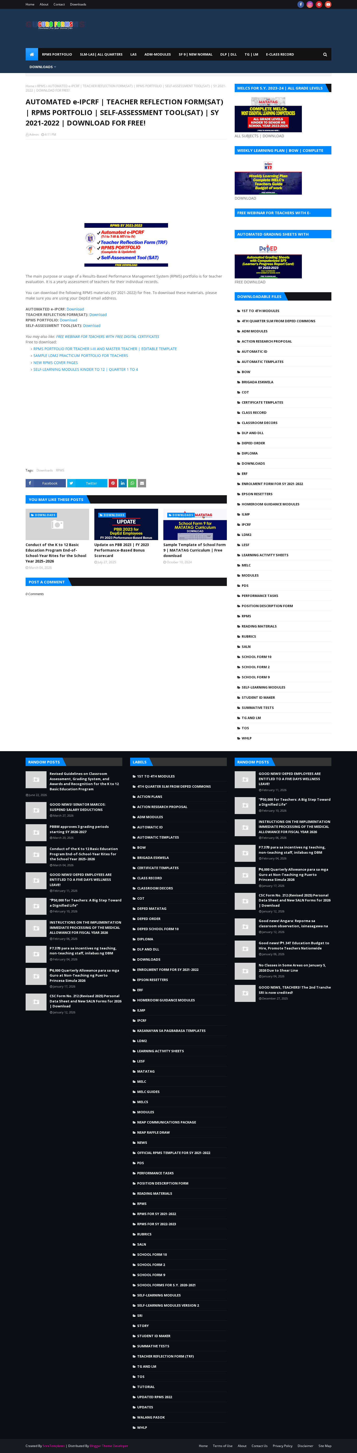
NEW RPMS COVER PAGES (55, 362)
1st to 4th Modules (260, 310)
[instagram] (310, 4)
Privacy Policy (282, 1446)
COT (245, 392)
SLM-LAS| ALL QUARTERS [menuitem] (101, 54)
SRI (139, 1315)
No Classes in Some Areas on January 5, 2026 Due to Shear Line (292, 968)
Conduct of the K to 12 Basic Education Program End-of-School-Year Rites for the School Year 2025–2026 (56, 553)
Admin (34, 134)
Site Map (325, 1446)
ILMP (246, 514)
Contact (59, 4)
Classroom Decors (260, 422)
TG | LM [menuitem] (251, 54)
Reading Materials (259, 626)
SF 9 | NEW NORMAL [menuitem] (195, 54)
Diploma (250, 453)
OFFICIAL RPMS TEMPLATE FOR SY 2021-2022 (173, 1152)
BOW (246, 371)
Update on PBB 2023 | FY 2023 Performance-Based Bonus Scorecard (121, 550)
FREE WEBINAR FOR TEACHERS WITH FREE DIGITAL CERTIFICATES (107, 336)
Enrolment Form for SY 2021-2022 (272, 483)
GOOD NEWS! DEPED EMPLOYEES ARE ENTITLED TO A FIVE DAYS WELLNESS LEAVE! (81, 879)
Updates (145, 1407)
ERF (244, 473)
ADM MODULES (255, 331)
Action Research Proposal (267, 341)
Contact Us (260, 1446)
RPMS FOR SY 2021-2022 (156, 1213)
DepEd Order (253, 443)
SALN (246, 646)
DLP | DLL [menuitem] (228, 54)
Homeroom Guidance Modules (271, 504)
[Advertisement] (126, 181)
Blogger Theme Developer (109, 1446)
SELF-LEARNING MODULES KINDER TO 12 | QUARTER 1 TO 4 (85, 369)
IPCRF (246, 524)
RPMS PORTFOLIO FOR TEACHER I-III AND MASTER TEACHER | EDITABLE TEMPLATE (105, 348)
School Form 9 (255, 677)
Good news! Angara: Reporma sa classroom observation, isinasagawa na (293, 923)
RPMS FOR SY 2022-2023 (156, 1224)
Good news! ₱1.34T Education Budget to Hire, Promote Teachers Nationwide (294, 945)
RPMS (41, 86)
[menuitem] (32, 54)
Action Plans (149, 796)
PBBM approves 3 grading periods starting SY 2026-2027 (79, 829)
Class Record (254, 412)
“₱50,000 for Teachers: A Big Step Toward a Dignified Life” (86, 903)
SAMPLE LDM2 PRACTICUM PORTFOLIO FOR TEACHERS (80, 355)
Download (75, 309)
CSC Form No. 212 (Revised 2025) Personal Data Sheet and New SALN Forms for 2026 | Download (85, 1001)
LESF (245, 544)
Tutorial (146, 1386)
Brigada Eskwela (257, 382)
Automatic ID (254, 351)
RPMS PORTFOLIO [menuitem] (57, 54)
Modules (250, 575)
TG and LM (251, 717)
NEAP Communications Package (166, 1122)
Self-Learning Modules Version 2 (168, 1305)
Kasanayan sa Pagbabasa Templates (171, 1030)
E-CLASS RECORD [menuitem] (280, 54)
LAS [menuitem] (133, 54)
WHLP (247, 738)
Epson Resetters (257, 494)
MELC (246, 565)
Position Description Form (267, 605)
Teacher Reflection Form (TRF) (165, 1356)
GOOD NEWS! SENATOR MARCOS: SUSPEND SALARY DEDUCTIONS (78, 807)
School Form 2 (255, 667)
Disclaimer (305, 1446)
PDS (245, 585)
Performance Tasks (260, 595)
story (143, 1325)
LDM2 (246, 534)
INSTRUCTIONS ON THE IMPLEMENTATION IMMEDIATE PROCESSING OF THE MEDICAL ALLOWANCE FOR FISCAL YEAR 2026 (85, 927)
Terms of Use (223, 1446)
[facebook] (300, 4)
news (142, 1142)
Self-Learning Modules (263, 687)
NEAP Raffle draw (153, 1132)
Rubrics (249, 636)
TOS (245, 728)
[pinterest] (319, 4)
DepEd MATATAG (151, 908)
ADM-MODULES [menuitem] (158, 54)
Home (30, 4)
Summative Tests (258, 707)
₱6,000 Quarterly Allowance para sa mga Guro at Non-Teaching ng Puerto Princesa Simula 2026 (84, 975)
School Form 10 (256, 656)
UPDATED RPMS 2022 (154, 1397)
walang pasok (151, 1417)
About (44, 4)
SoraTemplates (54, 1446)
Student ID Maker (258, 697)
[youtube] (328, 4)
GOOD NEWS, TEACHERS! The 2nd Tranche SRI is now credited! (295, 990)
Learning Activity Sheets (265, 555)
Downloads (78, 4)
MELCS (142, 1101)
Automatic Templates (263, 361)
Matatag (146, 1071)
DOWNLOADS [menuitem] (41, 66)
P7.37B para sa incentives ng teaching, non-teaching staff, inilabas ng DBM (83, 951)
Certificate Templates (262, 402)
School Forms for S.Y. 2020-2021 (166, 1285)
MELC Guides (148, 1091)
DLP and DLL (253, 432)
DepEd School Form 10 (158, 928)
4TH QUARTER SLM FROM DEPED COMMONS (278, 321)
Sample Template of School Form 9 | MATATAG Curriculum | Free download (194, 550)
